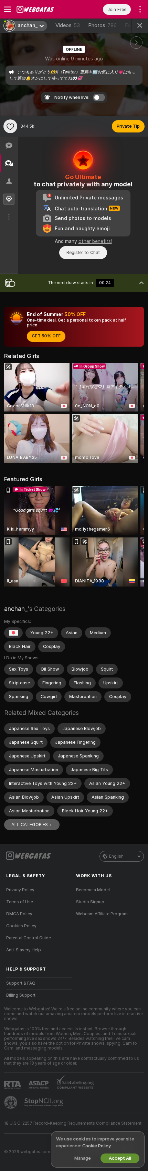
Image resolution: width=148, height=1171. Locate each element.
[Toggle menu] (7, 9)
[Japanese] (13, 632)
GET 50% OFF (46, 336)
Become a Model (93, 890)
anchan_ (16, 608)
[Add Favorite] (10, 126)
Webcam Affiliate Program (102, 914)
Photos (102, 25)
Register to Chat (83, 252)
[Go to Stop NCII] (44, 1102)
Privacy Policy (20, 890)
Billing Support (20, 995)
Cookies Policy (21, 926)
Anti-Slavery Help (23, 950)
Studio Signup (90, 902)
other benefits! (95, 241)
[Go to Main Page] (44, 9)
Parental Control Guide (28, 938)
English (116, 856)
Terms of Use (19, 902)
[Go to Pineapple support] (11, 1102)
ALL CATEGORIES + (31, 824)
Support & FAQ (20, 983)
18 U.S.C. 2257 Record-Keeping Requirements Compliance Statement (72, 1123)
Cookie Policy (96, 1145)
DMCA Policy (19, 914)
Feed (130, 25)
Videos (67, 25)
